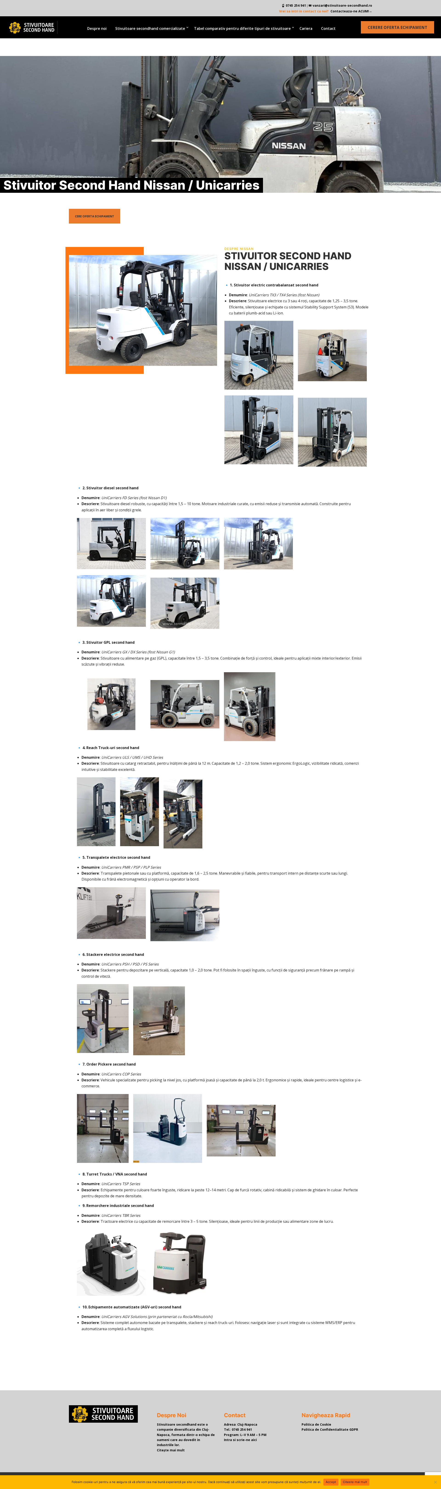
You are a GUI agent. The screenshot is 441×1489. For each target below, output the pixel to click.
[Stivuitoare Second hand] (28, 27)
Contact (328, 28)
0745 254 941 (296, 5)
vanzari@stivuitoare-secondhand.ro (342, 5)
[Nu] (435, 1482)
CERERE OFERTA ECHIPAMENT (397, 27)
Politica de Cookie (316, 1424)
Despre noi (97, 28)
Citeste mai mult (355, 1482)
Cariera (306, 28)
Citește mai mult (171, 1450)
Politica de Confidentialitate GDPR (330, 1429)
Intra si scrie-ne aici (240, 1440)
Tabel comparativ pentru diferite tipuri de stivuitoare (242, 28)
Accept (331, 1482)
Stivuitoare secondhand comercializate (150, 28)
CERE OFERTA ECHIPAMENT (94, 216)
